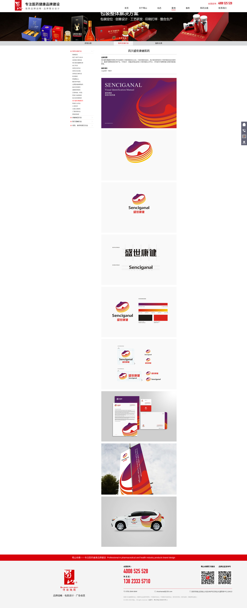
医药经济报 (176, 597)
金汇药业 (75, 65)
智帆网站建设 (192, 597)
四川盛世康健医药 (77, 100)
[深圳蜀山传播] (37, 5)
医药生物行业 (123, 43)
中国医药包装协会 (166, 597)
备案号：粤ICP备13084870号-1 (158, 600)
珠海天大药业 (76, 103)
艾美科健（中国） (77, 92)
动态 (159, 8)
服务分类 (158, 43)
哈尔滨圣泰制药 (77, 98)
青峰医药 (75, 54)
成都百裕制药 (76, 90)
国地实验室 (75, 114)
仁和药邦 (75, 106)
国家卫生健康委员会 (130, 597)
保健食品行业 (77, 117)
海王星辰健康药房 (77, 63)
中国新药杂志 (155, 597)
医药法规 (204, 8)
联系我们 (223, 8)
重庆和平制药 (76, 81)
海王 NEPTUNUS (77, 57)
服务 (188, 8)
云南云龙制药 (76, 109)
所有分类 (88, 43)
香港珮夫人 (75, 79)
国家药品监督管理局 (143, 597)
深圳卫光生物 (76, 71)
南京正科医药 (76, 87)
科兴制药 (75, 76)
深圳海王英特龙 (77, 60)
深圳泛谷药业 (76, 68)
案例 (174, 8)
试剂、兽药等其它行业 (80, 125)
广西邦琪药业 (76, 111)
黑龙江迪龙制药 (77, 95)
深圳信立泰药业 (77, 73)
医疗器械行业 (77, 121)
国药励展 (184, 597)
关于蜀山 (143, 8)
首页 (127, 8)
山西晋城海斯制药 (77, 84)
